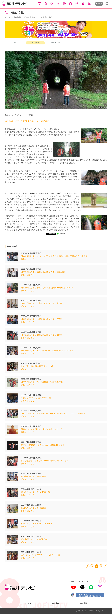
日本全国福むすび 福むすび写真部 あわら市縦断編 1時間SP (47, 288)
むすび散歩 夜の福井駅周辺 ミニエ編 (37, 366)
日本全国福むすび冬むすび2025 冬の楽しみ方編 (42, 382)
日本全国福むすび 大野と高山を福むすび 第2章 (41, 319)
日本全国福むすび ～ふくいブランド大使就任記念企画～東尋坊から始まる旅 (54, 256)
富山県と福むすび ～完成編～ (34, 476)
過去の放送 (35, 42)
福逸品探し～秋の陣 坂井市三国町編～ (38, 524)
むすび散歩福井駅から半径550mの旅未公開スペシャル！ (45, 461)
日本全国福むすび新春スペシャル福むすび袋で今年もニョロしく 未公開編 (53, 413)
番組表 (100, 3)
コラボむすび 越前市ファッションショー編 (40, 555)
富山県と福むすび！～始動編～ (34, 508)
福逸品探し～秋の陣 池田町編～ (35, 539)
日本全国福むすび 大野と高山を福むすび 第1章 (41, 335)
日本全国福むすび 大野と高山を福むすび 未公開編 (43, 272)
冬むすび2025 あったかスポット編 (36, 398)
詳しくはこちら (28, 259)
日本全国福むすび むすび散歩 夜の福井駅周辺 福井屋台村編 (47, 351)
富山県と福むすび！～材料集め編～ (36, 492)
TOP (14, 42)
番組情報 (17, 17)
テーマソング (55, 42)
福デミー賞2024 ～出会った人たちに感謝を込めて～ (43, 445)
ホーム (7, 17)
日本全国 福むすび (31, 17)
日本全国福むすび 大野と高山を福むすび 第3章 (41, 303)
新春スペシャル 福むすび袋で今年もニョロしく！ (42, 429)
